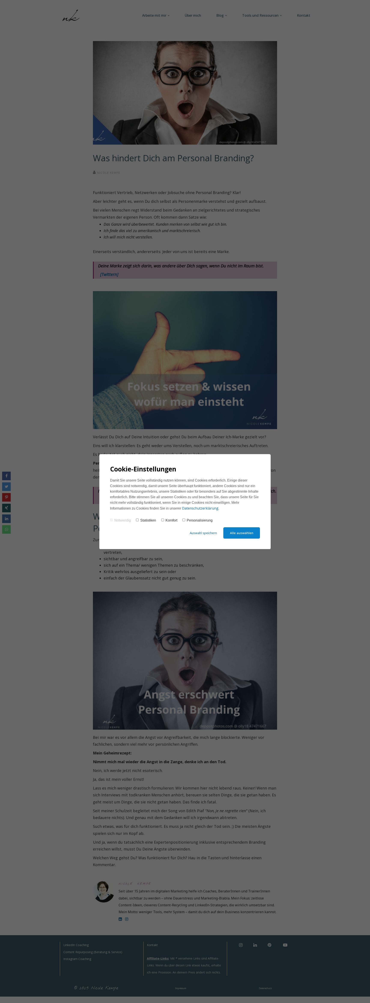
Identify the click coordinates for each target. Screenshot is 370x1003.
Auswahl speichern (203, 533)
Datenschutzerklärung (200, 508)
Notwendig (122, 520)
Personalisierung (200, 520)
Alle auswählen (241, 533)
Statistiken (148, 520)
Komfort (171, 520)
